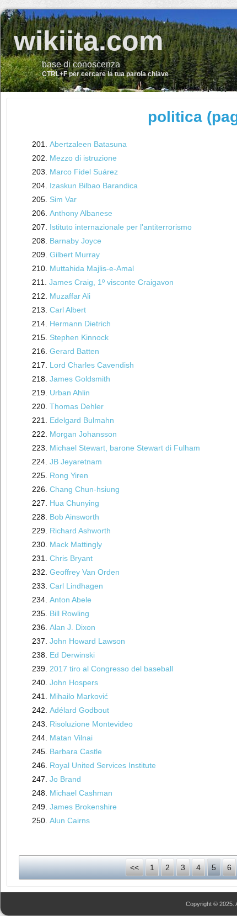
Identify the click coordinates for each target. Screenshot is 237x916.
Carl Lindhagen (76, 585)
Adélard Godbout (79, 710)
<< (134, 867)
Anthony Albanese (81, 213)
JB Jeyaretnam (76, 461)
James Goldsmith (80, 378)
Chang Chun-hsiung (85, 489)
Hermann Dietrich (80, 323)
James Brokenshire (83, 806)
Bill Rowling (69, 613)
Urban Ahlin (70, 392)
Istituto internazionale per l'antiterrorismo (121, 227)
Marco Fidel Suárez (84, 171)
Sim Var (63, 199)
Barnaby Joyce (75, 240)
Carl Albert (68, 309)
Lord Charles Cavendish (92, 365)
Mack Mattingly (76, 544)
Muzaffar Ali (70, 296)
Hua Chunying (74, 503)
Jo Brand (65, 779)
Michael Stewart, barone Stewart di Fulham (125, 447)
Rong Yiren (69, 475)
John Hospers (74, 682)
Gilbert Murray (75, 254)
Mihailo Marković (79, 696)
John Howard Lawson (87, 641)
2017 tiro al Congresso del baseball (111, 668)
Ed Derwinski (72, 654)
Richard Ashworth (80, 530)
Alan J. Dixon (72, 627)
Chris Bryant (71, 558)
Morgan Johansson (83, 434)
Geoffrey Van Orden (85, 572)
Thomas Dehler (77, 406)
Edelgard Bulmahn (82, 420)
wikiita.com (88, 40)
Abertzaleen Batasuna (88, 144)
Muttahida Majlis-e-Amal (92, 268)
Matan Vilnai (71, 737)
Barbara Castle (76, 751)
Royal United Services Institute (103, 765)
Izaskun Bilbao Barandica (94, 185)
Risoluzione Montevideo (91, 723)
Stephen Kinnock (79, 337)
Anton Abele (70, 599)
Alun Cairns (70, 820)
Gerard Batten (74, 351)
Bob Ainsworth (74, 516)
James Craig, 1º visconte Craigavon (111, 282)
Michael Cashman (81, 792)
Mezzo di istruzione (83, 157)
